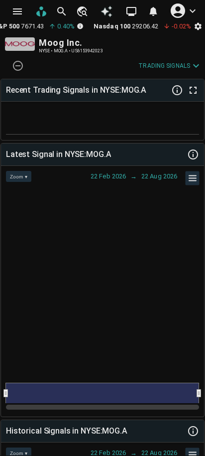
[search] (62, 11)
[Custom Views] (131, 11)
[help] (177, 90)
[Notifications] (153, 11)
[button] (82, 11)
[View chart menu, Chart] (193, 178)
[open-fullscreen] (193, 90)
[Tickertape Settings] (198, 26)
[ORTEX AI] (106, 11)
